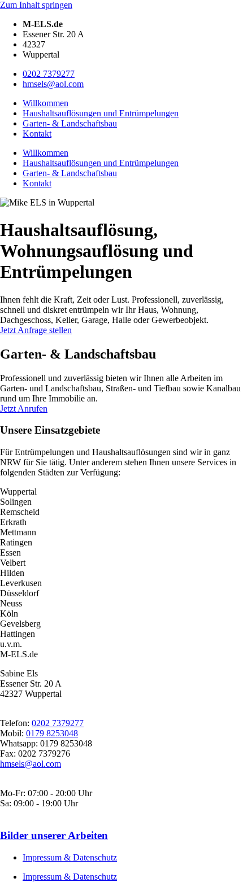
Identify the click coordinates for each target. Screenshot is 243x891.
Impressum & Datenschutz (70, 857)
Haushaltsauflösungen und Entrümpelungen (101, 113)
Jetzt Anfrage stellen (36, 330)
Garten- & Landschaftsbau (70, 123)
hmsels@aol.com (53, 84)
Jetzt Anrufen (23, 408)
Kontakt (37, 133)
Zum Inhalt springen (36, 5)
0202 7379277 (49, 73)
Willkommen (45, 103)
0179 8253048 (52, 733)
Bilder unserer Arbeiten (54, 835)
